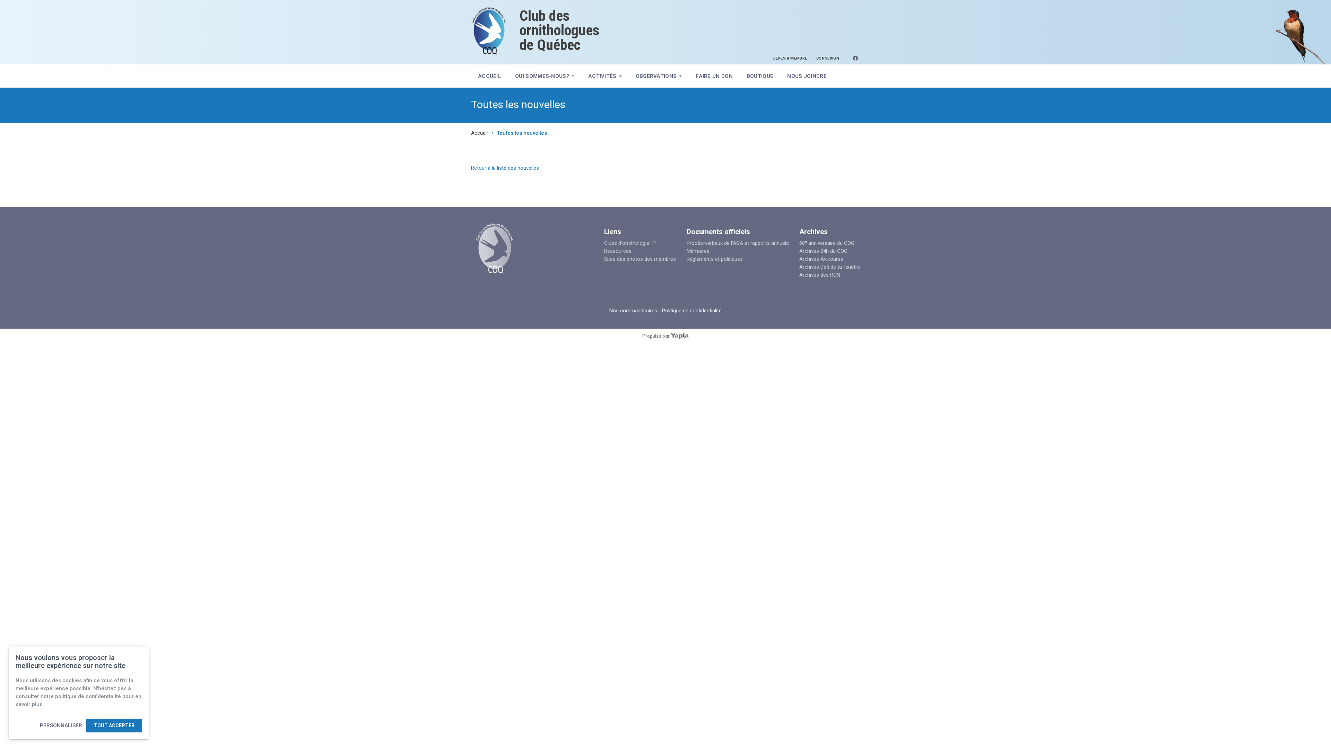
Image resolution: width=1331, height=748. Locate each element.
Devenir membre (790, 58)
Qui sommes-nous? (542, 76)
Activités (602, 76)
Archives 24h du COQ (823, 251)
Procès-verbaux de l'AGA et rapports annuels (738, 243)
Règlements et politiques (715, 259)
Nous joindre (807, 76)
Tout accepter (114, 725)
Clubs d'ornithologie (626, 243)
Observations (656, 76)
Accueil (489, 76)
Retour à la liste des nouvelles (505, 168)
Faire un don (714, 76)
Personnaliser (61, 725)
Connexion (827, 58)
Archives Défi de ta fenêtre (829, 267)
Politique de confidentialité (692, 311)
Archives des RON (819, 275)
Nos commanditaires (633, 311)
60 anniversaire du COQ (826, 243)
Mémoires (698, 251)
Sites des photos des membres (640, 259)
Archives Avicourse (821, 259)
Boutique (760, 76)
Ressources (618, 251)
